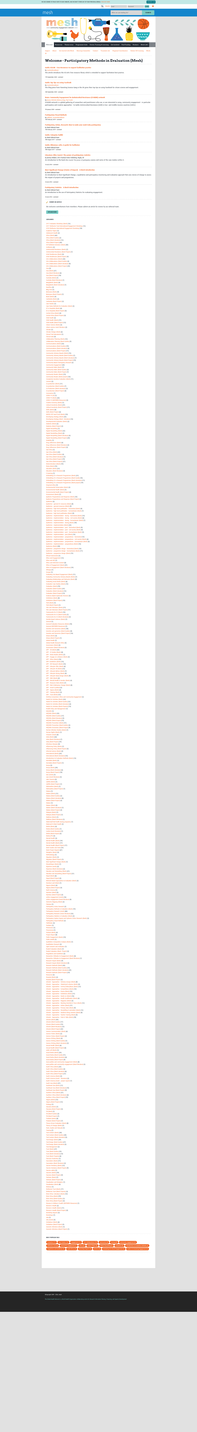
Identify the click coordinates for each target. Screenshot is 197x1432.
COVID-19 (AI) (50, 395)
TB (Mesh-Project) (51, 1116)
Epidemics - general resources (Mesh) (57, 506)
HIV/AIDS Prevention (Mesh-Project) (57, 727)
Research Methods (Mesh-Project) (56, 972)
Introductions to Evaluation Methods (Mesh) (59, 758)
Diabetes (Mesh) (51, 424)
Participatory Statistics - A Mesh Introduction (62, 187)
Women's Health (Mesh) (53, 1208)
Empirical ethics (51, 485)
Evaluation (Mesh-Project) (54, 593)
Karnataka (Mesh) (51, 760)
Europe (48, 572)
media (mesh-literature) (53, 831)
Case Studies (50, 304)
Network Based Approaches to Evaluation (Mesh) (61, 881)
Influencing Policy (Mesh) (54, 746)
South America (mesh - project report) (58, 1081)
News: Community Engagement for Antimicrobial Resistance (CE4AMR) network (75, 97)
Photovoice (49, 928)
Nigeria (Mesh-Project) (53, 887)
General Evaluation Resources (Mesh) (57, 624)
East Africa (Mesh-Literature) (54, 457)
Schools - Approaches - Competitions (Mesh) (59, 989)
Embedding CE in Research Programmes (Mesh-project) (63, 482)
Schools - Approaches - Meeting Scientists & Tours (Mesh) (64, 1003)
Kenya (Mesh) (50, 767)
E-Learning (49, 473)
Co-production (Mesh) (52, 384)
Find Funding (126, 45)
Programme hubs (81, 45)
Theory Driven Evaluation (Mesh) (56, 1123)
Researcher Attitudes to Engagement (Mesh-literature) (63, 958)
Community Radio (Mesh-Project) (56, 372)
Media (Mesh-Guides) (52, 829)
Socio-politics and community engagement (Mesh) (61, 1062)
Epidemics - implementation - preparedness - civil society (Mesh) (66, 539)
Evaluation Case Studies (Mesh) (55, 584)
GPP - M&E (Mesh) (51, 678)
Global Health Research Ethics (55, 643)
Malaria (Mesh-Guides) (53, 796)
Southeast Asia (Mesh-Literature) (56, 1088)
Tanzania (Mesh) (51, 1107)
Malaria (48, 791)
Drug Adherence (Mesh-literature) (56, 445)
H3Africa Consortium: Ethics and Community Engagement (64, 697)
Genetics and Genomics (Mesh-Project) (58, 633)
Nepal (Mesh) (50, 876)
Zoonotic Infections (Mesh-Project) (56, 1229)
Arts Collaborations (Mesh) (54, 259)
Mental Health (50, 838)
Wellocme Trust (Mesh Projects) (56, 1191)
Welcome (49, 45)
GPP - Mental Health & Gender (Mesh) (58, 680)
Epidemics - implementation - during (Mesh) (60, 522)
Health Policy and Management (56, 709)
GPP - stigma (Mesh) (52, 690)
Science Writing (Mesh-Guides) (55, 1041)
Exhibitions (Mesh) (51, 598)
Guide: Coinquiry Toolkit (54, 135)
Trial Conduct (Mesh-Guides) (54, 1135)
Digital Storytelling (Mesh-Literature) (57, 435)
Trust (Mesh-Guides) (52, 1151)
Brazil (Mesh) (50, 296)
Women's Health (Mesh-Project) (56, 1210)
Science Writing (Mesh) (53, 1038)
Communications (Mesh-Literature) (56, 348)
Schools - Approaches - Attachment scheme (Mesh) (62, 984)
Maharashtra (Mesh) (52, 786)
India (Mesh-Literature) (53, 739)
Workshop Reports (51, 1212)
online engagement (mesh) (54, 897)
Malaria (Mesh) (50, 793)
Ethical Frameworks (52, 556)
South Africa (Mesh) (52, 1067)
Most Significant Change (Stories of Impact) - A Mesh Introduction (70, 170)
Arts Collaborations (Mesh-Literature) (57, 263)
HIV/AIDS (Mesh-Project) (53, 720)
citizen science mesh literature (55, 327)
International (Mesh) (52, 753)
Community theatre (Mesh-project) (56, 377)
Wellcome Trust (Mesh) (53, 1189)
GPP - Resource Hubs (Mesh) (55, 683)
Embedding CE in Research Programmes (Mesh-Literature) (64, 480)
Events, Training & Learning (99, 45)
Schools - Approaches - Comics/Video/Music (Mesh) (62, 986)
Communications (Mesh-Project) (56, 351)
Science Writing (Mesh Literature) (56, 1043)
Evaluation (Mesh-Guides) (54, 588)
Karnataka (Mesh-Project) (53, 763)
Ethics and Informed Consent (55, 563)
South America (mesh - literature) (56, 1078)
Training (48, 1130)
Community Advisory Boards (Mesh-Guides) (59, 355)
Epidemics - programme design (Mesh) (58, 553)
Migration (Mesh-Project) (53, 859)
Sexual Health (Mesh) (52, 1045)
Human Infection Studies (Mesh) (56, 730)
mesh (48, 13)
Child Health (50, 318)
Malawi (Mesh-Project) (53, 810)
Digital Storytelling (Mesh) (54, 431)
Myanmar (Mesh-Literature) (54, 869)
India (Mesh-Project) (52, 742)
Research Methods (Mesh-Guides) (56, 968)
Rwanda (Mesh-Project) (53, 979)
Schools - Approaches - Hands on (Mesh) (58, 996)
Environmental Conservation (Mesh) (57, 487)
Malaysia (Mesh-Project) (53, 815)
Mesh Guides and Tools (53, 847)
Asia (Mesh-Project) (52, 275)
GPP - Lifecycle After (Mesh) (54, 666)
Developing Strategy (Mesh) (54, 417)
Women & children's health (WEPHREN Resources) (61, 1203)
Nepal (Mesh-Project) (52, 878)
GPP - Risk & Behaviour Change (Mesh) (58, 685)
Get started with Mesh (66, 51)
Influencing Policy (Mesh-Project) (56, 749)
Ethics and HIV (50, 560)
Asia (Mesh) (49, 271)
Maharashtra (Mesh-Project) (54, 789)
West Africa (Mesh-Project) (54, 1201)
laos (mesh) (49, 775)
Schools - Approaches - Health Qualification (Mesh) (61, 998)
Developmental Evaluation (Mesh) (56, 421)
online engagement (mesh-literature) (57, 899)
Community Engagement (54, 365)
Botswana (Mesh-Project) (53, 294)
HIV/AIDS (49, 711)
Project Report (50, 935)
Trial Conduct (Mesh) (52, 1132)
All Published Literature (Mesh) (55, 245)
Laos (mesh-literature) (53, 777)
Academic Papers (51, 231)
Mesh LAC (144, 45)
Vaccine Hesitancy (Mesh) (54, 1165)
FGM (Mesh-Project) (52, 605)
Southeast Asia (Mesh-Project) (55, 1090)
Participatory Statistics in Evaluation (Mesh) (59, 916)
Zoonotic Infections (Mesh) (54, 1227)
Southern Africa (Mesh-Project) (55, 1097)
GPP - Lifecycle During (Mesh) (55, 673)
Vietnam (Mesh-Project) (53, 1180)
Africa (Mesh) (50, 235)
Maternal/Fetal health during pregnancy (58, 822)
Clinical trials (50, 336)
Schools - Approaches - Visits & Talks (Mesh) (59, 1017)
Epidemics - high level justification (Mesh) (59, 513)
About (54, 51)
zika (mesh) (49, 1220)
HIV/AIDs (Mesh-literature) (54, 718)
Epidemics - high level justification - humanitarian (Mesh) (63, 511)
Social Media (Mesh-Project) (54, 1059)
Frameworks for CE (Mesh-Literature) (57, 617)
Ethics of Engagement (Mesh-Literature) (58, 567)
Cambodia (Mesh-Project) (54, 301)
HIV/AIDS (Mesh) (51, 713)
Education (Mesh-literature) (54, 471)
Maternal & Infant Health (53, 824)
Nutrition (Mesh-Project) (53, 895)
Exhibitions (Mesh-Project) (54, 600)
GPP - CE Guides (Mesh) (53, 652)
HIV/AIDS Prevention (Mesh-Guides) (57, 725)
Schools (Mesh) (50, 1019)
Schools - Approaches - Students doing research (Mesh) (63, 1012)
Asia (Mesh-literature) (52, 273)
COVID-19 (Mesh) (51, 398)
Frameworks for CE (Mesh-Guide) (56, 614)
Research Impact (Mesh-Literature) (56, 963)
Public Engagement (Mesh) (54, 937)
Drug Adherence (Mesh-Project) (56, 447)
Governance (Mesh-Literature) (55, 647)
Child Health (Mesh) (52, 320)
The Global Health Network (59, 6)
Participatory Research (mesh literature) (58, 913)
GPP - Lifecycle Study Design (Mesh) (57, 676)
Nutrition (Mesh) (51, 892)
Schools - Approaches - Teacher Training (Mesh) (60, 1015)
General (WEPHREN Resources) (55, 626)
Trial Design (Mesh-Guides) (54, 1142)
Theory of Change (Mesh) (54, 1125)
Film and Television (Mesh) (54, 607)
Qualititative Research (52, 944)
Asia (47, 268)
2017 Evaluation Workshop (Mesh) (56, 223)
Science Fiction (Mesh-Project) (55, 1036)
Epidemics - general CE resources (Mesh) (58, 504)
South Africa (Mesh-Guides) (54, 1069)
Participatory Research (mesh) (55, 911)
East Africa (49, 450)
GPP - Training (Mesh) (53, 692)
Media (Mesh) (50, 826)
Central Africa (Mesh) (52, 313)
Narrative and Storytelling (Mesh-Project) (58, 873)
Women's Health (51, 1206)
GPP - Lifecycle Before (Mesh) (55, 671)
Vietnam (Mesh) (51, 1177)
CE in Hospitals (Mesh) (53, 308)
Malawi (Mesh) (50, 805)
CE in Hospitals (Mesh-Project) (55, 311)
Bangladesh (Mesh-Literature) (55, 285)
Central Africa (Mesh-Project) (55, 315)
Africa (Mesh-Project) (52, 242)
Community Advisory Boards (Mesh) (57, 353)
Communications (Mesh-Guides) (56, 346)
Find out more (105, 2)
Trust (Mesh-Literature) (53, 1154)
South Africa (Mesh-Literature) (55, 1071)
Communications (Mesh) (53, 344)
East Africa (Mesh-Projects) (54, 461)
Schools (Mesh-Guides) (53, 1022)
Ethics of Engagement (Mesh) (55, 565)
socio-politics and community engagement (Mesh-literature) (64, 1064)
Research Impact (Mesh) (53, 961)
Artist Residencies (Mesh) (54, 254)
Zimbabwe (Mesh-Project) (54, 1224)
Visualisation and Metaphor (54, 1182)
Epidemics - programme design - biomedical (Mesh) (62, 548)
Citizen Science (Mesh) (53, 325)
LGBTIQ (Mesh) (50, 782)
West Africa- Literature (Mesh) (55, 1194)
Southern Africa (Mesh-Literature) (56, 1095)
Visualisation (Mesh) (52, 1184)
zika (47, 1217)
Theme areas (69, 45)
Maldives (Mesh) (51, 817)
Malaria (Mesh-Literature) (53, 798)
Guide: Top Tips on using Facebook (58, 82)
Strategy (48, 1104)
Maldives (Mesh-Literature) (54, 819)
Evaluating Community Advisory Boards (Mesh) (60, 577)
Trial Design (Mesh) (52, 1140)
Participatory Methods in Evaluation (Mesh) (59, 909)
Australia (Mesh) (51, 278)
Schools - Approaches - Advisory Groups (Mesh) (60, 982)
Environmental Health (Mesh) (55, 490)
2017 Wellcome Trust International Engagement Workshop (64, 226)
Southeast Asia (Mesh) (53, 1085)
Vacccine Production (52, 1158)
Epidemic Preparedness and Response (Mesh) (60, 497)
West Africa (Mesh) (52, 1196)
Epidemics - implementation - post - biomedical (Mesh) (63, 527)
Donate (107, 6)
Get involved (115, 45)
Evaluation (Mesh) (51, 586)
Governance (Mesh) (52, 645)
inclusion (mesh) (51, 734)
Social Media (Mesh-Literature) (55, 1057)
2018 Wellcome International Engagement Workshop (62, 228)
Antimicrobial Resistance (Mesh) (56, 249)
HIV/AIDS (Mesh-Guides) (53, 716)
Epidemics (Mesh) (51, 546)
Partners (136, 45)
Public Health (50, 939)
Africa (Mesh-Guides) (52, 238)
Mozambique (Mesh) (52, 864)
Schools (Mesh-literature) (53, 1026)
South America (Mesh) (53, 1076)
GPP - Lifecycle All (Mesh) (54, 669)
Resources (58, 45)
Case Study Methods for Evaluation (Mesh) (59, 306)
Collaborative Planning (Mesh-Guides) (57, 341)
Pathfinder (49, 923)
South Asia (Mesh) (51, 1083)
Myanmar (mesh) (51, 866)
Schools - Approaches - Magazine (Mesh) (58, 1001)
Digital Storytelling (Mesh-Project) (56, 438)
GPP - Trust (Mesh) (52, 694)
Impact (47, 51)
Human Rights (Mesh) (53, 732)
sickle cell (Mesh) (51, 1050)
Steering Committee (83, 51)
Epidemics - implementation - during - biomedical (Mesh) (64, 516)
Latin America (50, 779)
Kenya (48, 765)
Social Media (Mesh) (52, 1052)
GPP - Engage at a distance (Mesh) (56, 657)
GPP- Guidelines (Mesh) (53, 661)
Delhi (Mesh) (50, 410)
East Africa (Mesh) (51, 452)
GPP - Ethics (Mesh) (52, 659)
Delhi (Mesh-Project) (52, 412)
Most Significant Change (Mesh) (56, 862)
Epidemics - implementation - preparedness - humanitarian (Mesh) (66, 541)
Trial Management (51, 1147)
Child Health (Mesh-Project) (54, 322)
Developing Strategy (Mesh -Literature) (58, 419)
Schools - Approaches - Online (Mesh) (57, 1005)
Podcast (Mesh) (51, 932)
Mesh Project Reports (52, 850)
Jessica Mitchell (51, 100)
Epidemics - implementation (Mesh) (57, 525)
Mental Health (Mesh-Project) (55, 845)
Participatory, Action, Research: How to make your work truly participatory (73, 125)
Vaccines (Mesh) (51, 1172)
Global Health (50, 640)
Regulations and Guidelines (54, 953)
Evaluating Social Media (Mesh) (55, 581)
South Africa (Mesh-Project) (54, 1074)
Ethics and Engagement (53, 558)
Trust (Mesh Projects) (52, 1156)
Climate (48, 329)
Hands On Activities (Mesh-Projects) (57, 706)
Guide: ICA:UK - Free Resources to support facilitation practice (68, 67)
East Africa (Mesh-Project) (54, 459)
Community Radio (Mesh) (54, 367)
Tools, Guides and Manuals (54, 1128)
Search (148, 12)
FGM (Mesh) (50, 603)
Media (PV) (49, 836)
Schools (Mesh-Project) (53, 1029)
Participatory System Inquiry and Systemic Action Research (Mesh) (66, 918)
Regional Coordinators (120, 51)
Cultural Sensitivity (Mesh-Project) (56, 407)
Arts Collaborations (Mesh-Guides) (56, 261)
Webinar (48, 1187)
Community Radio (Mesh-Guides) (56, 369)
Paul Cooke (69, 100)
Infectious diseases (52, 744)
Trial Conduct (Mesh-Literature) (55, 1137)
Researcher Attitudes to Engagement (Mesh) (60, 956)
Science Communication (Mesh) (55, 1031)
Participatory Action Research (55, 906)
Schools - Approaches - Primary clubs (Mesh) (60, 1008)
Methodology (50, 855)
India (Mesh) (50, 737)
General (48, 621)
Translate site (105, 51)
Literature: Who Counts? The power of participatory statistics (68, 155)
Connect (48, 381)
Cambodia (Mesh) (51, 299)
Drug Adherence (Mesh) (53, 442)
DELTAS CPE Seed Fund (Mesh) (55, 414)
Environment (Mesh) (52, 494)
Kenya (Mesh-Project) (52, 772)
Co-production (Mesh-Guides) (55, 386)
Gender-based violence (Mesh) (55, 619)
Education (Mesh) (51, 468)
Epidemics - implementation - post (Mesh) (59, 534)
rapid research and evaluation (55, 946)
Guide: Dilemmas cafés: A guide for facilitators (62, 145)
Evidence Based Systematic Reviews (57, 596)
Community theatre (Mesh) (54, 374)
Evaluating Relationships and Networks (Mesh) (60, 579)
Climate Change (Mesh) (53, 332)
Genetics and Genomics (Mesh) (55, 628)
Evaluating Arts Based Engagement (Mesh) (59, 574)
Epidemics (49, 501)
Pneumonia (49, 930)
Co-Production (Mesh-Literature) (56, 388)
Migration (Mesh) (51, 857)
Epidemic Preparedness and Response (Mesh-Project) (62, 499)
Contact (95, 51)
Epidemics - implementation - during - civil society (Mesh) (64, 518)
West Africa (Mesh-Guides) (54, 1198)
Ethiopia (48, 570)
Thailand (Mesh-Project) (53, 1121)
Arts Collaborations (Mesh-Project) (56, 266)
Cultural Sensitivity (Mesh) (54, 405)
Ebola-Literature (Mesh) (53, 464)
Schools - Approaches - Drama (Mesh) (57, 991)
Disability (49, 440)
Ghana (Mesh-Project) (52, 638)
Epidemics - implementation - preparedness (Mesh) (62, 544)
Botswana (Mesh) (51, 292)
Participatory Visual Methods (56, 115)
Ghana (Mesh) (50, 636)
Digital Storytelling (51, 428)
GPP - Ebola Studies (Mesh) (54, 654)
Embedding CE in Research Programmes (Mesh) (61, 475)
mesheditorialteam (53, 70)
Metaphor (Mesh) (51, 852)
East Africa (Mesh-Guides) (54, 454)
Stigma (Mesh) (50, 1100)
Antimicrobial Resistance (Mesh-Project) (58, 252)
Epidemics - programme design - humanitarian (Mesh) (63, 551)
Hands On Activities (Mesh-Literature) (57, 704)
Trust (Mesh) (50, 1149)
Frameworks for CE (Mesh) (54, 612)
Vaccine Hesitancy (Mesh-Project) (56, 1168)
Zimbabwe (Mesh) (51, 1222)
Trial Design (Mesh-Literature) (55, 1144)
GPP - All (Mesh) (51, 650)
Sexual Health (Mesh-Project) (55, 1048)
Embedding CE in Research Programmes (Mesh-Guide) (63, 478)
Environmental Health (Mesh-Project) (57, 492)
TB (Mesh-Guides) (51, 1114)
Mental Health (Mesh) (53, 840)
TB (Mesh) (49, 1111)
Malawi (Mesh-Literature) (53, 807)
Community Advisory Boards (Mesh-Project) (59, 360)
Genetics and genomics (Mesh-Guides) (58, 631)
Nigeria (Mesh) (50, 885)
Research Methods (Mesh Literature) (57, 970)
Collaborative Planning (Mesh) (55, 339)
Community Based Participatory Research (58, 362)
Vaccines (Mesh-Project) (53, 1175)
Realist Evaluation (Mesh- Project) (56, 951)
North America (50, 890)
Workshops (49, 1215)
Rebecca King (61, 100)
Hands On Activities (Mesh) (54, 699)
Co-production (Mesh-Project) (55, 391)
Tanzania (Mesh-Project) (53, 1109)
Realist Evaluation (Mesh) (54, 949)
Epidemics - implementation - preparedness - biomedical (63, 537)
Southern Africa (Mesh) (53, 1092)
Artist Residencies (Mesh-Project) (56, 256)
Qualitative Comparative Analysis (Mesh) (58, 942)
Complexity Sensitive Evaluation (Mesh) (58, 379)
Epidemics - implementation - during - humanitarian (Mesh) (64, 520)
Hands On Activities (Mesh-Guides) (56, 701)
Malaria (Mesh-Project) (53, 800)
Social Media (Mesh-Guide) (54, 1055)
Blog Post (49, 289)
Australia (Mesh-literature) (54, 280)
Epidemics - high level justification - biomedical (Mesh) (63, 508)
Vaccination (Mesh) (52, 1161)
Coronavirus (49, 393)
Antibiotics (49, 247)
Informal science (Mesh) (53, 751)
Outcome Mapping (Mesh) (54, 902)
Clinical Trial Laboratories (53, 334)
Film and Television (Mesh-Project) (56, 610)
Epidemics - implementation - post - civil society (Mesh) (63, 530)
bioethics (49, 287)
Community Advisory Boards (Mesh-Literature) (60, 358)
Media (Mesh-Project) (52, 833)
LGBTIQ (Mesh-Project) (53, 784)
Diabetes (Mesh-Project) (53, 426)
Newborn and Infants (52, 883)
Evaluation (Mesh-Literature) (54, 591)
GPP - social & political (53, 687)
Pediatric (48, 925)
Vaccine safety (50, 1170)
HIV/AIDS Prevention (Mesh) (54, 723)
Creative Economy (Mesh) (54, 402)
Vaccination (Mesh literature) (55, 1163)
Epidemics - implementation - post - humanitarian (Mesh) (64, 532)
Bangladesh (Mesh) (52, 282)
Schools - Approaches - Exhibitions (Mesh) (59, 993)
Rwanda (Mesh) (51, 977)
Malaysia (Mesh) (51, 812)
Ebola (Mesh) (50, 466)
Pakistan (48, 904)
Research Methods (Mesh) (54, 965)
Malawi (48, 803)
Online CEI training (137, 51)
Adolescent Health (51, 233)
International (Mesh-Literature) (55, 756)
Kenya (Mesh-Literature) (53, 770)
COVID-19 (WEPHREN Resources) (56, 400)
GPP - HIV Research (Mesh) (54, 664)
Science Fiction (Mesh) (53, 1034)
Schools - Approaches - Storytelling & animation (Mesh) (63, 1010)
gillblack (49, 117)
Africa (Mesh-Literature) (53, 240)
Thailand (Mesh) (51, 1118)
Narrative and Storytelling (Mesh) (56, 871)
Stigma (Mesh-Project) (53, 1102)
